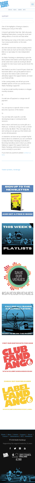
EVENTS (20, 10)
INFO (24, 10)
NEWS (14, 10)
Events (15, 434)
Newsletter (29, 436)
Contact (5, 436)
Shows (3, 434)
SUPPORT (5, 16)
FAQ (22, 436)
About (30, 434)
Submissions (14, 436)
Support (23, 434)
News (9, 434)
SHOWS (10, 10)
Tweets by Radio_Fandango (11, 170)
